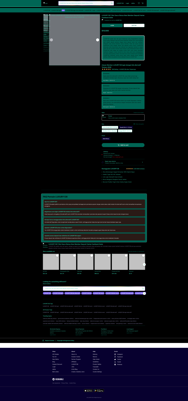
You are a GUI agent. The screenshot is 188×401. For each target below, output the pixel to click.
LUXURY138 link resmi (139, 10)
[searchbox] (94, 289)
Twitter (119, 359)
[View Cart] (142, 3)
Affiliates (73, 361)
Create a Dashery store (77, 371)
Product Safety (97, 364)
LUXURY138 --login (90, 10)
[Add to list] (57, 255)
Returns (95, 356)
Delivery (95, 354)
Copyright (95, 366)
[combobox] (86, 3)
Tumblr (119, 362)
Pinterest (119, 364)
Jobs (72, 366)
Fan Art (54, 356)
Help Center (96, 359)
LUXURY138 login (57, 10)
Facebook (120, 357)
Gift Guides (55, 354)
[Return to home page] (50, 3)
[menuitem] (46, 10)
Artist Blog (74, 369)
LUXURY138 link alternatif (103, 10)
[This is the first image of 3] (51, 39)
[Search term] (111, 3)
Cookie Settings (97, 371)
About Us (74, 354)
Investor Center (75, 356)
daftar (54, 369)
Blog (53, 361)
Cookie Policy (72, 383)
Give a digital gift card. (118, 157)
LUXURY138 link (116, 10)
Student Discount (57, 364)
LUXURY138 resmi (127, 10)
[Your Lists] (139, 3)
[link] (47, 293)
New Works (55, 359)
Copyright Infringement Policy (65, 340)
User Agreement (56, 383)
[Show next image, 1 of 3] (97, 39)
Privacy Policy (64, 383)
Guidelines (96, 361)
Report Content (49, 340)
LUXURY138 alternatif (153, 10)
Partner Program (76, 359)
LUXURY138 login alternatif (167, 10)
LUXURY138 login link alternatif (74, 10)
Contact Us (96, 369)
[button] (45, 16)
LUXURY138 (46, 10)
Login (54, 366)
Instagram (120, 354)
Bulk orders (55, 371)
